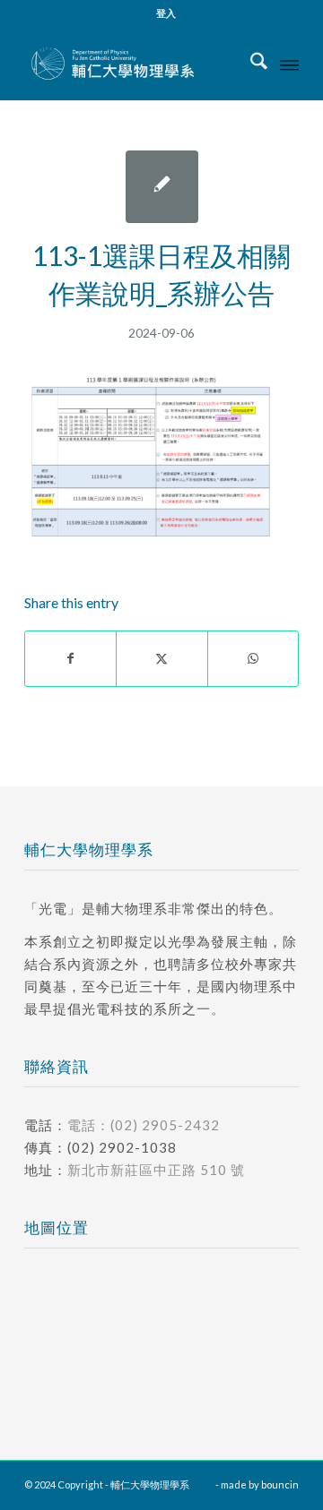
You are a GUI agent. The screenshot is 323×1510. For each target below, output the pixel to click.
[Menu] (289, 63)
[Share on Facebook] (70, 658)
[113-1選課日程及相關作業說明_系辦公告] (162, 186)
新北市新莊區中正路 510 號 (156, 1170)
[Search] (249, 63)
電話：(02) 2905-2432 (143, 1125)
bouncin (280, 1484)
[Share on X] (161, 658)
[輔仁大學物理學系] (134, 63)
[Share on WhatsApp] (253, 658)
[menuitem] (166, 13)
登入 (166, 13)
